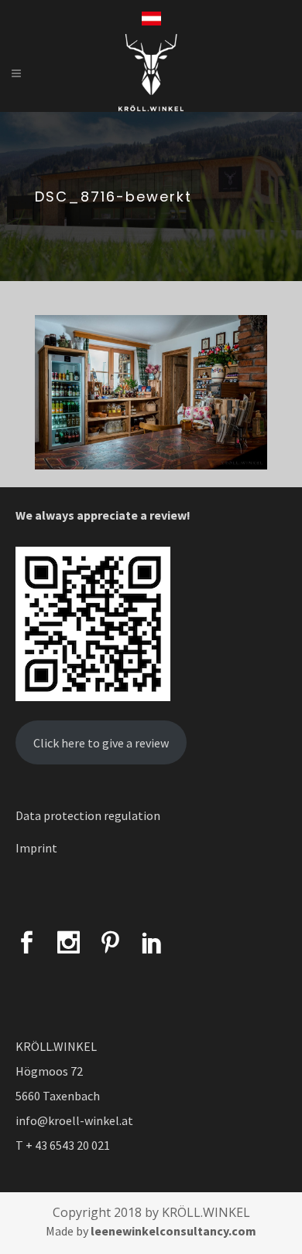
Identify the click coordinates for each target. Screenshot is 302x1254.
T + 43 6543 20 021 (62, 1145)
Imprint (36, 848)
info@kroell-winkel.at (74, 1120)
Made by (151, 1231)
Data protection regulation (87, 815)
